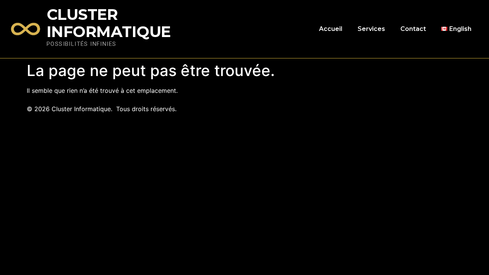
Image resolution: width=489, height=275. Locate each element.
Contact (413, 28)
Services (371, 28)
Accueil (330, 28)
